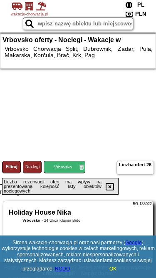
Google (133, 242)
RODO (62, 269)
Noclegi (32, 166)
